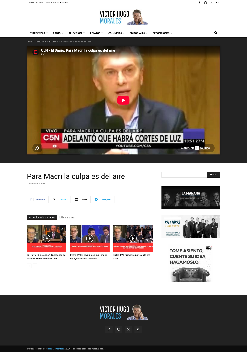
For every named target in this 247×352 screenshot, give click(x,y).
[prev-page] (29, 266)
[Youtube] (217, 2)
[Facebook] (199, 2)
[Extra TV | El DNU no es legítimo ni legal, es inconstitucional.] (90, 238)
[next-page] (35, 266)
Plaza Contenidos (55, 348)
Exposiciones (161, 33)
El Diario (53, 41)
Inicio (29, 41)
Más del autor (67, 217)
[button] (215, 33)
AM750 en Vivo (36, 2)
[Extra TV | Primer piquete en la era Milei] (133, 238)
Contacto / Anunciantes (57, 2)
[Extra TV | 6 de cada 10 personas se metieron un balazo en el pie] (46, 238)
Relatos (95, 33)
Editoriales (137, 33)
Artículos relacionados (42, 217)
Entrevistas (37, 33)
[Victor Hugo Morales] (123, 17)
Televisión (75, 33)
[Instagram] (205, 2)
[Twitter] (211, 2)
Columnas (115, 33)
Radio (57, 33)
